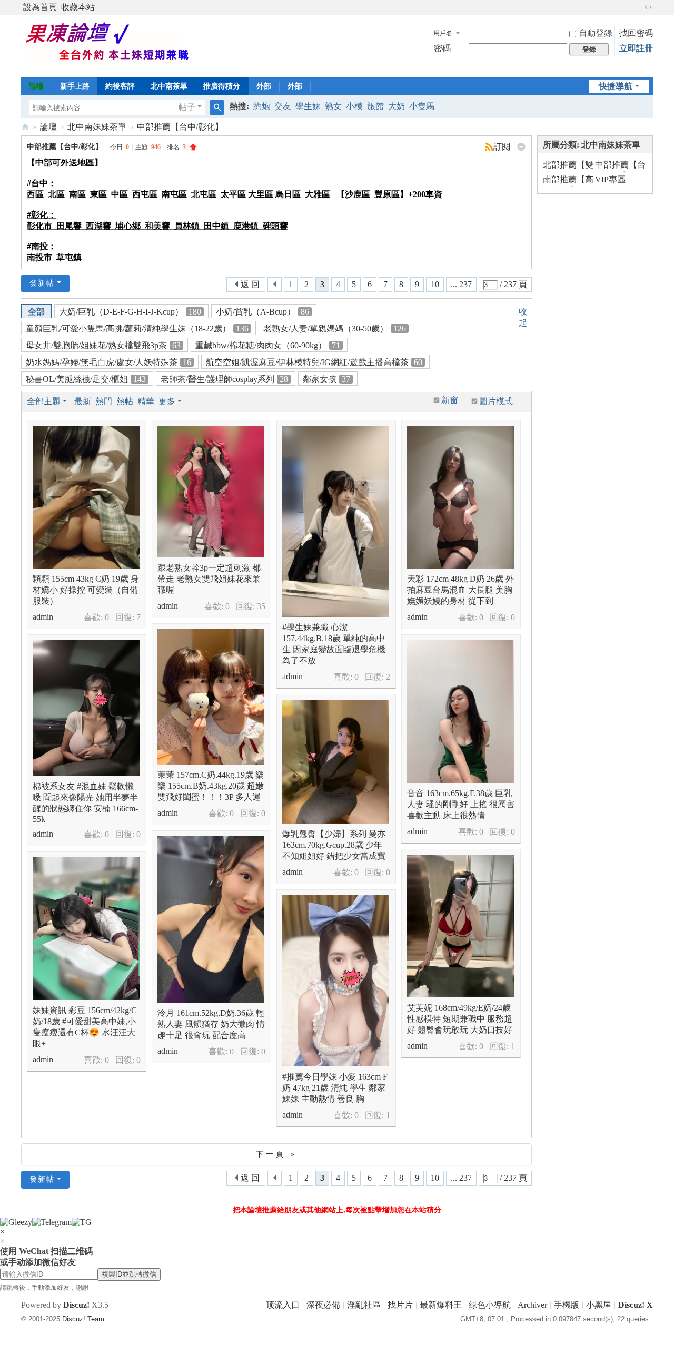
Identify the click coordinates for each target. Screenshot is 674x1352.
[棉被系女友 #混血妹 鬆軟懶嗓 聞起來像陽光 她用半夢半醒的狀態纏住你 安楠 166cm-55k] (86, 708)
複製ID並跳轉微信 (129, 1274)
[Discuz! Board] (114, 45)
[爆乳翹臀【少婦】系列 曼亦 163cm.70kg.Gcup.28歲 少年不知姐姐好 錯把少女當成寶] (335, 762)
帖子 (187, 107)
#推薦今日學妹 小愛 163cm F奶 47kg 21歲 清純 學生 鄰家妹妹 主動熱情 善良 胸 (335, 1087)
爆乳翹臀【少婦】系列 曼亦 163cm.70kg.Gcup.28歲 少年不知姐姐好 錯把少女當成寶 (333, 844)
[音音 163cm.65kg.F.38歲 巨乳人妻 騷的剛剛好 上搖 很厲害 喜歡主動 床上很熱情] (460, 711)
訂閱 (501, 146)
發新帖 (42, 283)
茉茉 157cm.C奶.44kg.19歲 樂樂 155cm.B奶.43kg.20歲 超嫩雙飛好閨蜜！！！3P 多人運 (210, 785)
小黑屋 (598, 1304)
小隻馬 (421, 106)
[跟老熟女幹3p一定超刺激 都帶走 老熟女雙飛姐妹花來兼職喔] (210, 491)
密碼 (442, 48)
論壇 (36, 86)
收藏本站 (78, 7)
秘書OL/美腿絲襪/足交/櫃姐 (86, 379)
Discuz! (76, 1304)
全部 (36, 311)
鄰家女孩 (326, 379)
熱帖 (124, 401)
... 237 (461, 284)
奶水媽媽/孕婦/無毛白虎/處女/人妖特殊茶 (108, 362)
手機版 (566, 1304)
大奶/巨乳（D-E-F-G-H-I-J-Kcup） (130, 311)
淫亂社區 (364, 1304)
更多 (166, 401)
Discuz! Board (25, 126)
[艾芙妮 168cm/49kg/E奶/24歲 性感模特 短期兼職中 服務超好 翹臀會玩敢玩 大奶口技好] (460, 926)
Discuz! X (635, 1304)
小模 (354, 106)
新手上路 (75, 86)
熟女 (333, 106)
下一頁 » (276, 1154)
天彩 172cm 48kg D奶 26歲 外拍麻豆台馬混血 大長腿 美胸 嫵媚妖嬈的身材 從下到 (460, 589)
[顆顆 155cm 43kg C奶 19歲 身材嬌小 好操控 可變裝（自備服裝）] (86, 497)
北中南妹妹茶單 (96, 126)
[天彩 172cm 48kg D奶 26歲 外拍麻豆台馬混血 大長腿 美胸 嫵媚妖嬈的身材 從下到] (460, 497)
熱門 (103, 401)
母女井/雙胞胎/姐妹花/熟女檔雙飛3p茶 (103, 345)
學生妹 (308, 106)
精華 (145, 401)
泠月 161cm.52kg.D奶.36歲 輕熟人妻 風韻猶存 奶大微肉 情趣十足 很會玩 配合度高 (211, 1024)
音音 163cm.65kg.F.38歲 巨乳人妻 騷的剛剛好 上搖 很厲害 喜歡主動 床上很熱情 (460, 804)
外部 (263, 86)
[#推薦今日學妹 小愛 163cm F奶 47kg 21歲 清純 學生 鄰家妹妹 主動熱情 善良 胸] (335, 980)
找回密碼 (636, 32)
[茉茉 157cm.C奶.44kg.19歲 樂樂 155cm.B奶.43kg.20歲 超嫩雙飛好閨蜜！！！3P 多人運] (210, 697)
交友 (282, 106)
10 (435, 284)
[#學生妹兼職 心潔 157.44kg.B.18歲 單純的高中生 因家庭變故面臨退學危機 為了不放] (335, 521)
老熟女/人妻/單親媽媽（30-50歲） (334, 328)
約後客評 (120, 86)
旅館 (375, 106)
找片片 (400, 1304)
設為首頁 (40, 7)
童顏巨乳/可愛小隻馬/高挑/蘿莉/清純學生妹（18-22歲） (137, 328)
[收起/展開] (521, 147)
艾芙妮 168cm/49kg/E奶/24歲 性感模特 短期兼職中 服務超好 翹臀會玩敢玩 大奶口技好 (459, 1018)
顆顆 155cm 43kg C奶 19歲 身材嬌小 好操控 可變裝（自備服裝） (86, 589)
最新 (82, 401)
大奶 (396, 106)
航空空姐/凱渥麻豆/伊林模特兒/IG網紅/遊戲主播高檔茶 (314, 362)
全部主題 (44, 401)
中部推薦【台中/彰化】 (180, 126)
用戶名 (442, 33)
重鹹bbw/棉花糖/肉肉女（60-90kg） (267, 345)
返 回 (250, 284)
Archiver (532, 1304)
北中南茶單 (169, 86)
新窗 (449, 400)
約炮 (261, 106)
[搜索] (217, 107)
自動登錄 (595, 32)
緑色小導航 (490, 1304)
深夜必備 (323, 1304)
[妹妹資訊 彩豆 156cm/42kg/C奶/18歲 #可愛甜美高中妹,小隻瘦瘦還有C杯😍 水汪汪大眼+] (86, 928)
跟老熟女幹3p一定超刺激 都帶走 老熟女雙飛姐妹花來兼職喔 (209, 578)
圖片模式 (496, 401)
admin (43, 616)
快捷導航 (615, 86)
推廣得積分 (221, 86)
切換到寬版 (648, 7)
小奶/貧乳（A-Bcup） (262, 311)
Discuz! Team (83, 1319)
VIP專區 (610, 179)
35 (261, 606)
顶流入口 (283, 1304)
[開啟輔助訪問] (638, 7)
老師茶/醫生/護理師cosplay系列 (224, 379)
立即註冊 (636, 48)
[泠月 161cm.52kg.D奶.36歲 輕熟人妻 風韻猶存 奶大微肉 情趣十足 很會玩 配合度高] (210, 919)
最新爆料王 (441, 1304)
